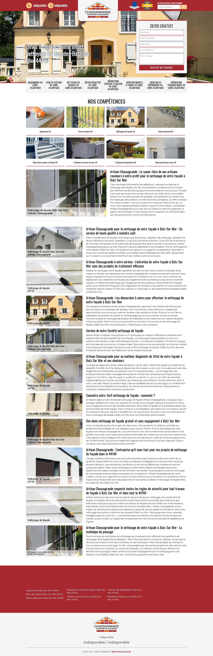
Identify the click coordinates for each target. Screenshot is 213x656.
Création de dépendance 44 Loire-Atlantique (155, 85)
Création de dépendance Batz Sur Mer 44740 (125, 591)
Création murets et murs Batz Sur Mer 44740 (84, 598)
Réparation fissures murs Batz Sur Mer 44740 (125, 598)
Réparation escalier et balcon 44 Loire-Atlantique (113, 85)
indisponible (39, 5)
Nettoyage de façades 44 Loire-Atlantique (73, 85)
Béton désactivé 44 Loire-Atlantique (93, 85)
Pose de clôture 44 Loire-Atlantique (54, 85)
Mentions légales (121, 652)
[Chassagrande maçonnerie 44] (106, 624)
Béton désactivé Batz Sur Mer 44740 (45, 598)
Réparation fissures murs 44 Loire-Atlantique (176, 85)
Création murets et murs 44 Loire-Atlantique (134, 85)
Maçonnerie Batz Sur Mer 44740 (42, 590)
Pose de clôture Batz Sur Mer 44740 (44, 594)
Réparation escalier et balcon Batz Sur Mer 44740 (86, 591)
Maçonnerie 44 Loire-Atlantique (35, 85)
